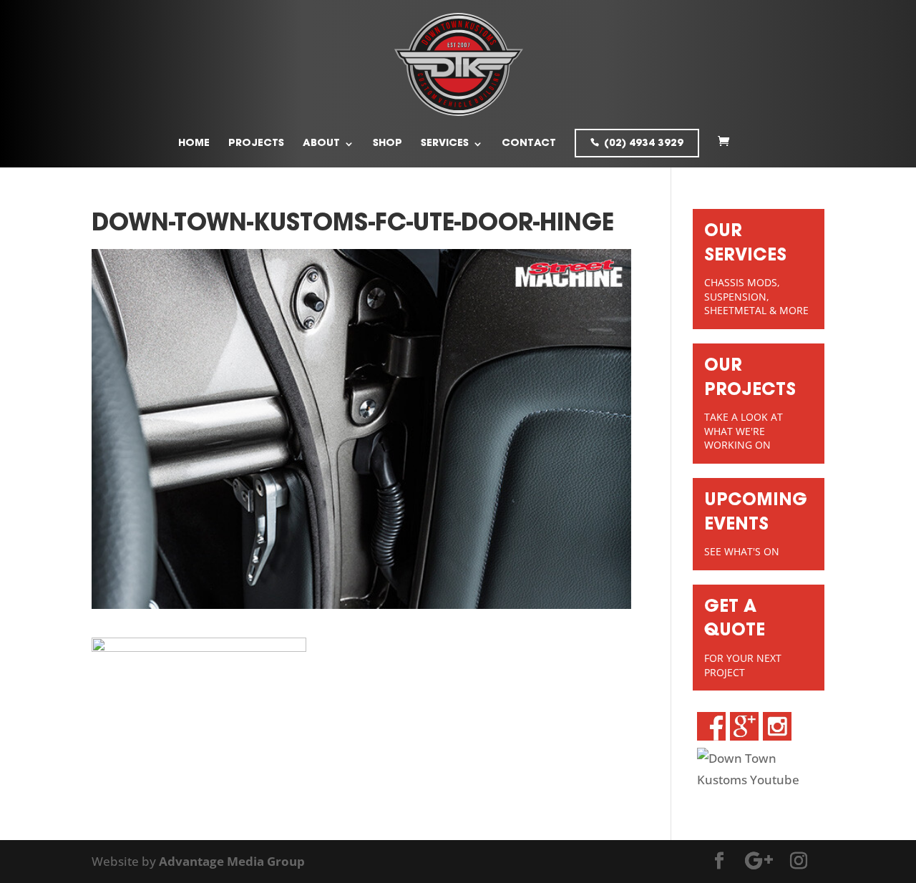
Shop (387, 144)
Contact (529, 144)
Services (445, 144)
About (321, 144)
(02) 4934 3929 (643, 144)
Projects (256, 144)
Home (194, 144)
